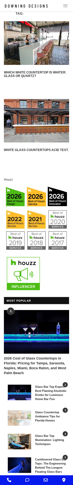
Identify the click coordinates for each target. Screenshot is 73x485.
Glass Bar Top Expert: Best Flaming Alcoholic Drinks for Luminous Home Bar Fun (50, 393)
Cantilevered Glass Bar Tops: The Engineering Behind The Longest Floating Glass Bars (50, 465)
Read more (11, 81)
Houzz (8, 179)
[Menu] (65, 6)
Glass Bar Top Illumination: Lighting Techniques (49, 440)
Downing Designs (27, 6)
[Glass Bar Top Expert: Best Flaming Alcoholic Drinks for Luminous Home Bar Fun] (19, 392)
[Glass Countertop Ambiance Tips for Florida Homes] (19, 418)
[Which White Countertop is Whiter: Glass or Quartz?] (36, 43)
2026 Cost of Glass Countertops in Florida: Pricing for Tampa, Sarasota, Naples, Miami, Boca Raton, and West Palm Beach (35, 365)
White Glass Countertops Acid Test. (36, 150)
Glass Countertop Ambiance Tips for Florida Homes (47, 416)
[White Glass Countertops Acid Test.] (36, 120)
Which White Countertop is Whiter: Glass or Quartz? (35, 74)
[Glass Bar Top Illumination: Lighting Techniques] (19, 441)
